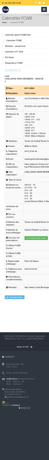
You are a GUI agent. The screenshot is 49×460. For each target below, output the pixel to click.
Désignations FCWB (13, 62)
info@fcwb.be (11, 378)
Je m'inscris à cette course (36, 238)
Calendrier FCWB (14, 40)
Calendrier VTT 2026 (13, 51)
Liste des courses (16, 297)
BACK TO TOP (23, 347)
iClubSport (16, 405)
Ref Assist (9, 57)
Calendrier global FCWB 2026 (17, 34)
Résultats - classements (15, 46)
